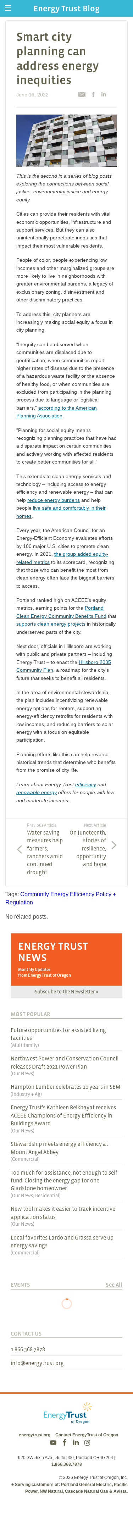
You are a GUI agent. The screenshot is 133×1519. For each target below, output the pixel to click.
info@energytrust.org (37, 1363)
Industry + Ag (26, 1094)
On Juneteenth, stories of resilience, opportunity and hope (88, 845)
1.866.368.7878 (28, 1349)
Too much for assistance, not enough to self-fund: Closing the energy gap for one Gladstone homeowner (65, 1180)
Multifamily (25, 1045)
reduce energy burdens (53, 500)
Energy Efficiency (72, 894)
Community (34, 894)
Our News (22, 1073)
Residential (47, 1195)
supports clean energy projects (50, 624)
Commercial (25, 1159)
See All (114, 1284)
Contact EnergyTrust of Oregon (86, 1434)
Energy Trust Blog (66, 8)
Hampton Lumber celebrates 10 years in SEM (66, 1086)
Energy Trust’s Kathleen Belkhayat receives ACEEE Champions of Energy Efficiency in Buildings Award (63, 1115)
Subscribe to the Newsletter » (66, 991)
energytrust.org (34, 1434)
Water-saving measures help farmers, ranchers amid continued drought (45, 849)
